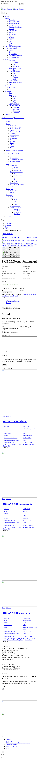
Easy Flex (16, 107)
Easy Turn (16, 113)
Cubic (14, 75)
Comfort (11, 50)
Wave (10, 45)
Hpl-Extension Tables (15, 82)
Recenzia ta (6, 335)
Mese (6, 59)
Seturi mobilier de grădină (13, 46)
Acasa (7, 16)
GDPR (8, 748)
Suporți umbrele (14, 104)
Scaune (7, 18)
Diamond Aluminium (15, 27)
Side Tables (12, 61)
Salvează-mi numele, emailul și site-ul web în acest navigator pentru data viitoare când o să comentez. (19, 360)
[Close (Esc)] (1, 754)
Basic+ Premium (14, 23)
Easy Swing (16, 111)
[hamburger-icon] (2, 736)
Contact (7, 114)
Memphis (12, 32)
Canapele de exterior (11, 48)
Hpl (14, 70)
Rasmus (11, 38)
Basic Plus (12, 20)
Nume (4, 352)
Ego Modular (13, 54)
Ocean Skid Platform (15, 55)
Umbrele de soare (14, 105)
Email (4, 355)
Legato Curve (13, 30)
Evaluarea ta (6, 332)
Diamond (15, 77)
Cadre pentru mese (14, 71)
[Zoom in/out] (3, 754)
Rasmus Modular (14, 57)
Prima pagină (9, 223)
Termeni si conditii (11, 745)
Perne (10, 95)
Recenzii (8, 303)
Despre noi (9, 741)
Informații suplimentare (13, 301)
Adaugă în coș (7, 292)
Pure (10, 36)
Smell (14, 100)
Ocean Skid (12, 34)
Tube (10, 84)
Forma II (11, 29)
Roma (10, 39)
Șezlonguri (8, 86)
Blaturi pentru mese (15, 68)
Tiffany (11, 43)
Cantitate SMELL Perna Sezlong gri (13, 288)
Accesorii (8, 91)
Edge (14, 79)
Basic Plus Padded (14, 22)
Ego (10, 52)
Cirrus (11, 25)
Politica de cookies (11, 746)
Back (3, 13)
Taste (14, 102)
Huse (10, 93)
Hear (14, 96)
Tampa (11, 41)
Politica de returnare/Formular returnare (18, 743)
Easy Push (16, 109)
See (14, 98)
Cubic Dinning (13, 80)
